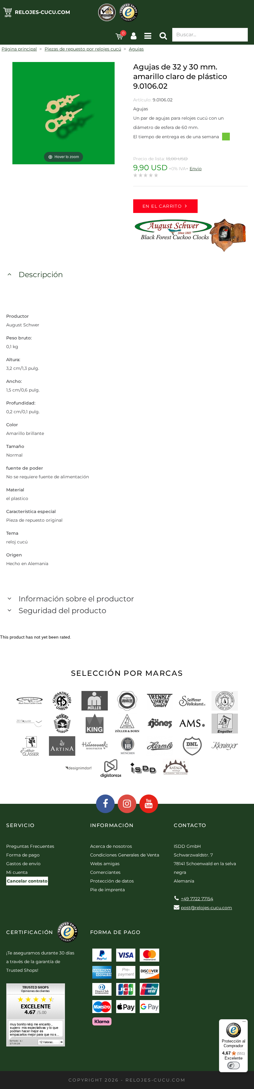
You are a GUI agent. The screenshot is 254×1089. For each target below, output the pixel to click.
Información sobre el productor (76, 598)
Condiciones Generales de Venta (124, 855)
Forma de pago (23, 855)
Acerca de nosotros (111, 846)
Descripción (41, 274)
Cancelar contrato (27, 881)
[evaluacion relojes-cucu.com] (35, 1017)
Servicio (20, 825)
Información (112, 825)
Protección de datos (112, 881)
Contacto (190, 825)
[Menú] (244, 1023)
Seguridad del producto (62, 610)
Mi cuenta (17, 872)
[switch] (233, 1065)
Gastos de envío (23, 863)
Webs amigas (105, 863)
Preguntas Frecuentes (30, 846)
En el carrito (162, 206)
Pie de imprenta (107, 889)
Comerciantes (105, 872)
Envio (196, 168)
